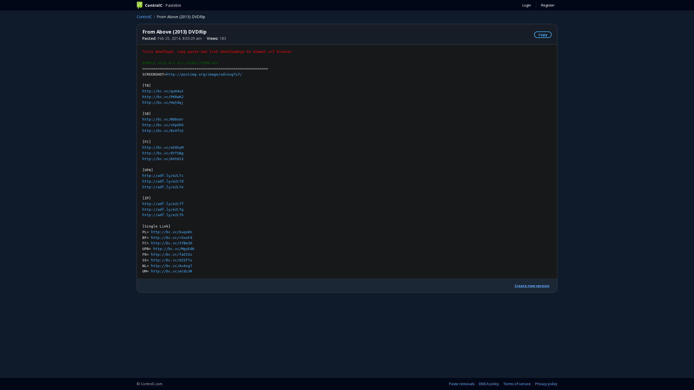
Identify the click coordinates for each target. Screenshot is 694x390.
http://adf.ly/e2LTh (163, 215)
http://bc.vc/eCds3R (171, 271)
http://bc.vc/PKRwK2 (163, 97)
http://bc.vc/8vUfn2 (163, 131)
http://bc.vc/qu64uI (163, 91)
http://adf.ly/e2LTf (163, 204)
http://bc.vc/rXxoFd (171, 238)
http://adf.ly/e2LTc (163, 176)
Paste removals (462, 383)
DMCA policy (489, 383)
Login (526, 5)
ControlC (144, 16)
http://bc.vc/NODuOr (163, 119)
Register (548, 5)
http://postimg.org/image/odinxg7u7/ (204, 74)
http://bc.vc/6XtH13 (163, 159)
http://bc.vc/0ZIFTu (171, 260)
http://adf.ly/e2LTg (163, 209)
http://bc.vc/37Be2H (171, 243)
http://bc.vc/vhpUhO (163, 125)
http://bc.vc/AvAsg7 (171, 266)
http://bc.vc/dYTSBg (163, 153)
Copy (542, 34)
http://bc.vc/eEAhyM (163, 147)
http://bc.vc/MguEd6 (173, 249)
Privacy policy (546, 383)
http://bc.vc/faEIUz (171, 254)
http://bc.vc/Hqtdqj (163, 102)
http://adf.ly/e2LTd (163, 181)
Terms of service (517, 383)
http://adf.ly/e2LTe (163, 187)
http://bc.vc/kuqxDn (171, 232)
